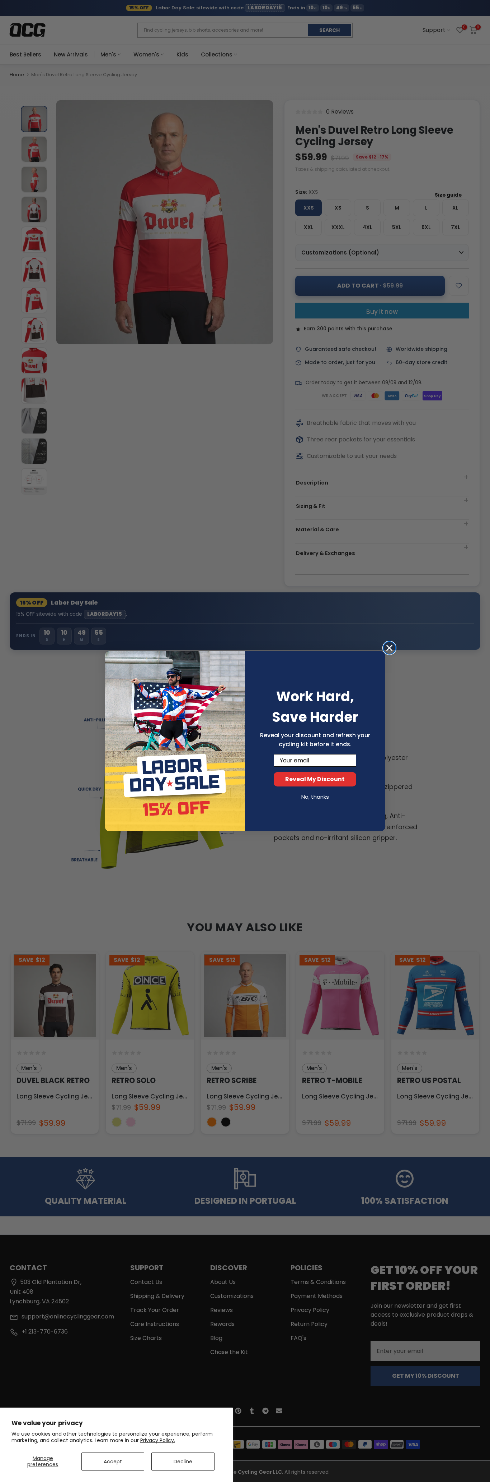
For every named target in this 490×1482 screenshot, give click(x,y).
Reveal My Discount (315, 779)
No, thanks (315, 796)
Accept (113, 1461)
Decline (183, 1461)
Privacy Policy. (157, 1440)
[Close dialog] (389, 648)
